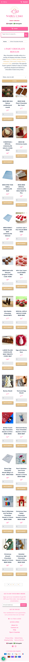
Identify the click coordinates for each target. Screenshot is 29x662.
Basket (16, 28)
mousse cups (7, 63)
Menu (5, 2)
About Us (14, 625)
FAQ (14, 630)
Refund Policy (19, 638)
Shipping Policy (8, 640)
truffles (13, 59)
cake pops (13, 61)
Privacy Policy (9, 638)
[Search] (26, 35)
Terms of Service (19, 640)
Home (5, 41)
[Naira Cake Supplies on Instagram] (15, 646)
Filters (14, 81)
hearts (8, 59)
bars (24, 59)
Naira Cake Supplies (15, 651)
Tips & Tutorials (14, 632)
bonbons (20, 59)
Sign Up (23, 605)
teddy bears (21, 61)
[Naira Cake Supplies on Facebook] (13, 646)
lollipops (6, 61)
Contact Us (14, 627)
